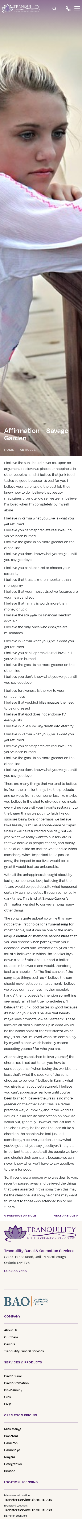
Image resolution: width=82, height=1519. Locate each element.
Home (9, 449)
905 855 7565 (15, 1271)
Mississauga (12, 1429)
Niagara (9, 1456)
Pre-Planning (13, 1390)
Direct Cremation (16, 1383)
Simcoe (9, 1470)
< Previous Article (20, 1215)
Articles (28, 449)
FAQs (7, 1404)
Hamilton (11, 1442)
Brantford (11, 1436)
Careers (9, 1344)
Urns (7, 1397)
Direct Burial (13, 1376)
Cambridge (12, 1449)
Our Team (11, 1337)
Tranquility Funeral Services (24, 1351)
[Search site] (54, 8)
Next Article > (66, 1215)
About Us (10, 1330)
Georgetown (13, 1463)
